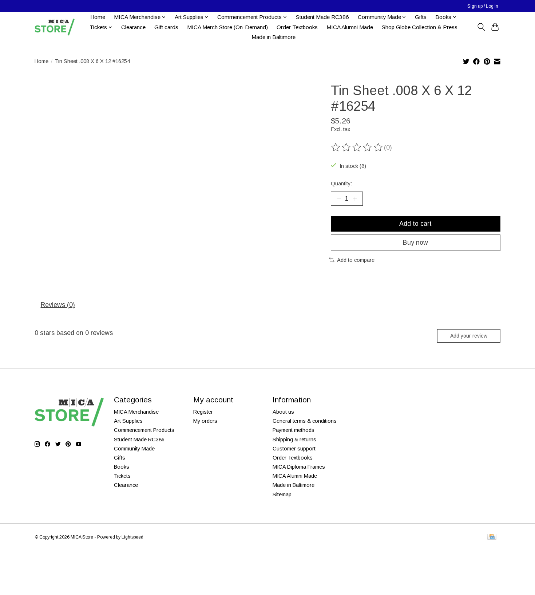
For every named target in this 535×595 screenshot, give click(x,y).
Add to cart (415, 223)
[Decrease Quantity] (339, 198)
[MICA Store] (55, 27)
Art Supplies (128, 421)
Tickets (122, 476)
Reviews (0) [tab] (58, 304)
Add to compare (355, 260)
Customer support (294, 449)
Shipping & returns (294, 439)
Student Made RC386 (322, 17)
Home (97, 17)
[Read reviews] (357, 147)
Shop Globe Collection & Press (419, 27)
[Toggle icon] (481, 27)
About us (283, 412)
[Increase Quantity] (355, 198)
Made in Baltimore (273, 37)
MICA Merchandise (136, 412)
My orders (205, 421)
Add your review (468, 336)
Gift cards (166, 27)
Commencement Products (144, 430)
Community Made (134, 449)
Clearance (133, 27)
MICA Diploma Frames (299, 467)
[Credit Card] (491, 537)
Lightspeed (132, 537)
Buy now (415, 242)
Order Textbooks (297, 27)
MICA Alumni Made (349, 27)
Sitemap (282, 494)
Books (121, 467)
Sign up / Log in (482, 6)
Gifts (421, 17)
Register (203, 412)
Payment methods (293, 430)
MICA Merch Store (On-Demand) (227, 27)
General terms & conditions (305, 421)
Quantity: (341, 183)
